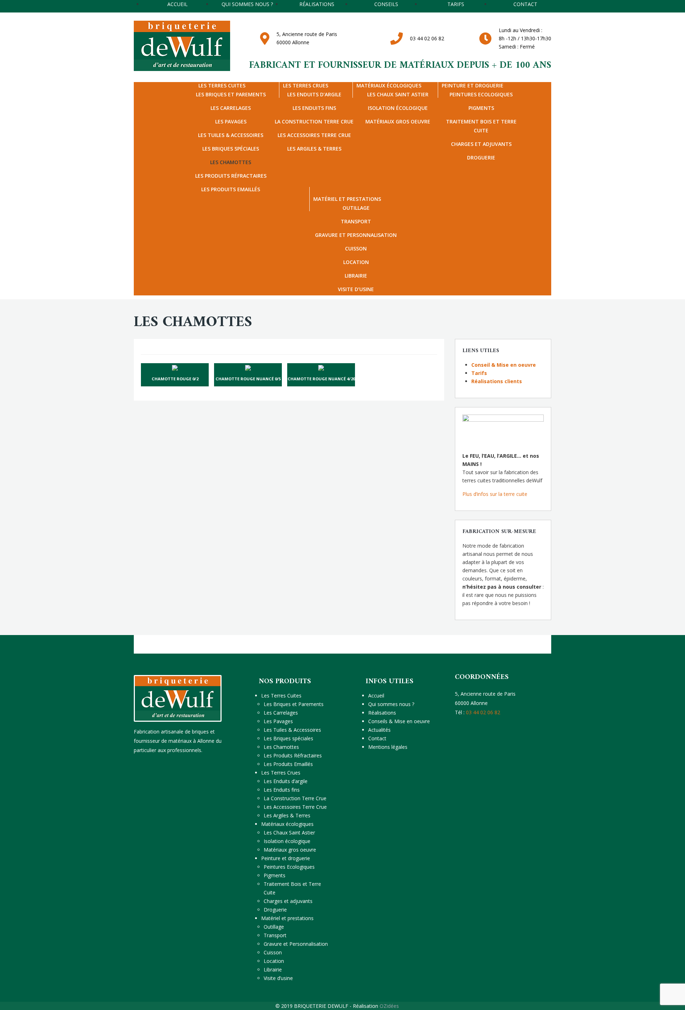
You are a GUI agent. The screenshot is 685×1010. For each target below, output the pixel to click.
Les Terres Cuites (221, 85)
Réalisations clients (496, 381)
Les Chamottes (230, 162)
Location (356, 262)
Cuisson (356, 248)
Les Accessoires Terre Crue (314, 135)
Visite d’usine (356, 289)
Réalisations (382, 712)
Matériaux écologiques (388, 85)
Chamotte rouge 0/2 (175, 378)
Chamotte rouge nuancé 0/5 (248, 378)
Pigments (481, 108)
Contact (377, 738)
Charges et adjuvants (481, 144)
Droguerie (481, 157)
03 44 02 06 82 (427, 38)
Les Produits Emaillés (230, 189)
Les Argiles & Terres (314, 148)
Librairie (356, 275)
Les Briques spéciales (230, 148)
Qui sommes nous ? (391, 704)
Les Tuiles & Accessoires (230, 135)
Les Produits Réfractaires (231, 175)
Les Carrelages (230, 108)
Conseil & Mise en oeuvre (503, 364)
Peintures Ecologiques (289, 866)
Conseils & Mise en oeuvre (399, 721)
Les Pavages (231, 121)
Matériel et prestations (347, 199)
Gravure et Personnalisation (356, 235)
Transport (356, 221)
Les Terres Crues (305, 85)
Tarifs (479, 373)
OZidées (389, 1006)
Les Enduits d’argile (286, 781)
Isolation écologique (398, 108)
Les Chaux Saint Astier (289, 832)
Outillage (274, 926)
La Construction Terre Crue (314, 121)
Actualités (379, 729)
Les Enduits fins (314, 108)
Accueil (376, 695)
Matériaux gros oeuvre (397, 121)
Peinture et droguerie (472, 85)
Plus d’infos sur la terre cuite (494, 494)
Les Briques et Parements (294, 704)
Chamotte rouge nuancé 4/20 (321, 378)
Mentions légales (387, 746)
